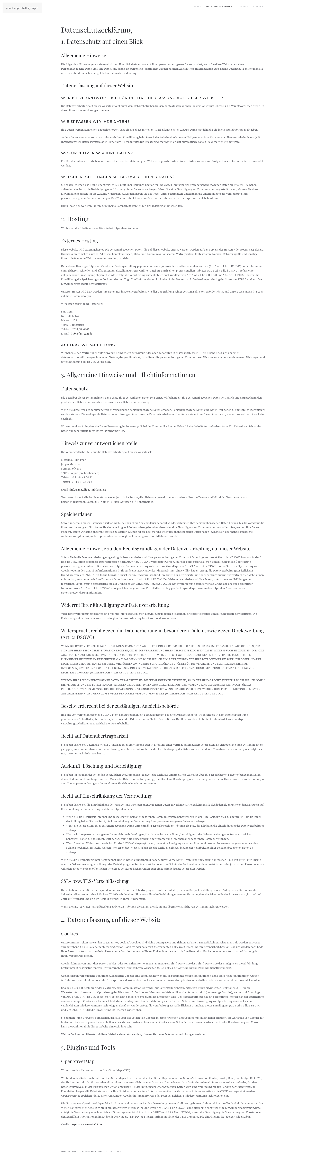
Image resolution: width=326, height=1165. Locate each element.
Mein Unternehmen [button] (219, 6)
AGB (119, 1151)
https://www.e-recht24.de (86, 1124)
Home (197, 6)
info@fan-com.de (81, 333)
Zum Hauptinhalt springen (22, 8)
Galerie (243, 6)
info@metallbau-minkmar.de (88, 489)
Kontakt (259, 6)
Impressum (68, 1151)
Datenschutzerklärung (96, 1151)
